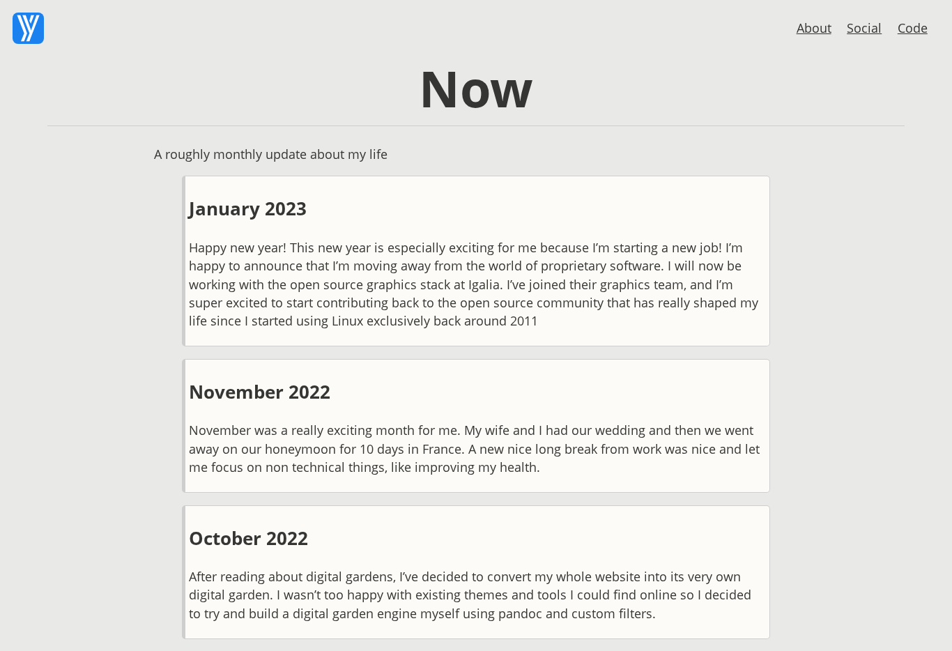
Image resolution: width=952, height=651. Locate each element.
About (814, 28)
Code (913, 28)
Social (864, 28)
